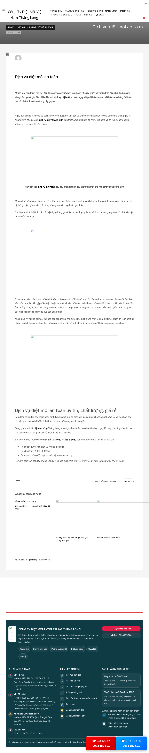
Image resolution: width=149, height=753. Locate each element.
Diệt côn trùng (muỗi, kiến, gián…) (81, 698)
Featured (104, 602)
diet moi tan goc (127, 481)
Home (55, 593)
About (55, 602)
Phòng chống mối (59, 649)
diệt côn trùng (41, 428)
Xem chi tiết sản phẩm (128, 711)
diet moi (117, 481)
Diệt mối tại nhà (73, 681)
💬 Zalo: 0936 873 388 (121, 635)
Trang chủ (24, 649)
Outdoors (57, 599)
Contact (56, 606)
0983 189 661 (28, 678)
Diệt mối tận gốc (73, 675)
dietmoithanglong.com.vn (129, 714)
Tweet (17, 480)
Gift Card (104, 606)
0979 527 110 (42, 678)
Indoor (56, 596)
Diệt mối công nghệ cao (77, 686)
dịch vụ (57, 97)
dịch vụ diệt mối (45, 186)
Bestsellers (105, 593)
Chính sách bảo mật (117, 727)
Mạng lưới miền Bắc (75, 710)
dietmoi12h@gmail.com (35, 57)
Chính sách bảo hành (118, 723)
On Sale (103, 596)
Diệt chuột (70, 704)
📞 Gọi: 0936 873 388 (121, 628)
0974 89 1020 (28, 717)
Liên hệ (23, 656)
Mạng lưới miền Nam (75, 716)
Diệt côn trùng (77, 649)
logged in (30, 560)
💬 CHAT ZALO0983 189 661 (131, 743)
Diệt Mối (60, 59)
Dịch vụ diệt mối (40, 649)
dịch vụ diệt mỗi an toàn (51, 120)
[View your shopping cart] (145, 18)
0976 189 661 (42, 698)
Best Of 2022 (105, 599)
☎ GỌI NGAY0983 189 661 (101, 743)
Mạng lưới (92, 649)
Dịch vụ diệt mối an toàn (104, 481)
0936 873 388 (28, 698)
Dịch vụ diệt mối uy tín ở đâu (108, 537)
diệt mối (66, 97)
